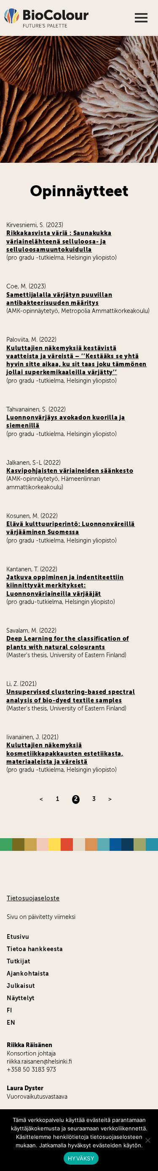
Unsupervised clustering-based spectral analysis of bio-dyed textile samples (70, 696)
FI (9, 1011)
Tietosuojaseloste (33, 899)
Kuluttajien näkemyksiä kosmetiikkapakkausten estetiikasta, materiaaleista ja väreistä (64, 754)
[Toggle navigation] (142, 18)
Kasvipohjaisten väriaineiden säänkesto (69, 471)
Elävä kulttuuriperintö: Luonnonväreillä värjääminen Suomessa (70, 528)
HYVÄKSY (81, 1158)
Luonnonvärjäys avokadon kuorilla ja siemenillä (65, 422)
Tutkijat (18, 962)
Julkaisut (21, 986)
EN (11, 1023)
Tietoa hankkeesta (35, 949)
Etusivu (18, 937)
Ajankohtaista (27, 974)
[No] (147, 1140)
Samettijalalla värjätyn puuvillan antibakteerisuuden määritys (59, 299)
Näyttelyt (21, 998)
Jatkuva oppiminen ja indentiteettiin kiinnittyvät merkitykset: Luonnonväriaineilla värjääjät (65, 586)
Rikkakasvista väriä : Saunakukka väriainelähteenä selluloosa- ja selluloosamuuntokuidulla (59, 241)
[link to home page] (46, 17)
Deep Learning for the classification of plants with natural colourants (67, 643)
